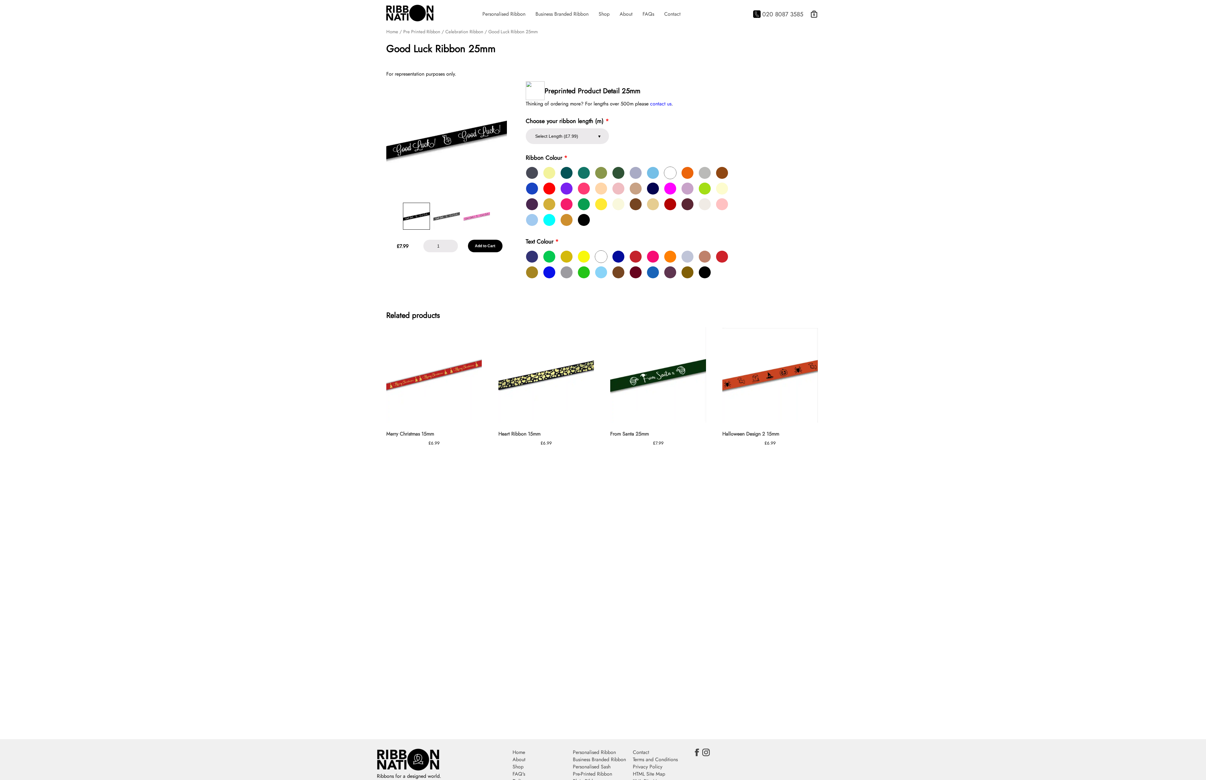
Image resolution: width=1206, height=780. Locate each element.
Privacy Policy (647, 766)
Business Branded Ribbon (562, 14)
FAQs (648, 14)
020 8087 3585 (782, 14)
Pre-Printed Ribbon (592, 773)
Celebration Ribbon (464, 31)
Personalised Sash (592, 766)
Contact (672, 14)
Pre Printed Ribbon (421, 31)
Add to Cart (485, 246)
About (626, 14)
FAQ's (519, 773)
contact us (660, 103)
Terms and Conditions (655, 759)
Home (392, 31)
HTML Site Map (649, 773)
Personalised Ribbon (503, 14)
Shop (604, 14)
